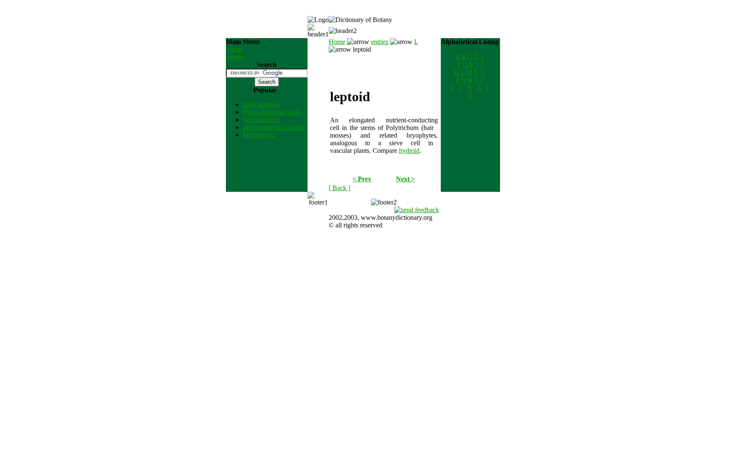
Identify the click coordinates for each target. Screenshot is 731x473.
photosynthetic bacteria (273, 127)
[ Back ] (339, 187)
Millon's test (259, 134)
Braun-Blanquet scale (271, 112)
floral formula (261, 104)
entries (234, 57)
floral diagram (261, 119)
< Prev (361, 179)
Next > (405, 179)
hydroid (409, 150)
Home (234, 49)
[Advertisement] (383, 66)
